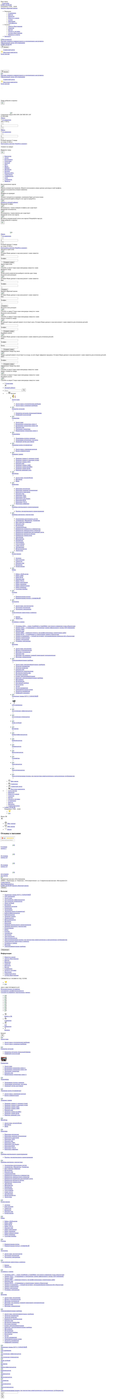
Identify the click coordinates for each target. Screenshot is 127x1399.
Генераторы (8, 908)
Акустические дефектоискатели (14, 900)
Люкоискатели (9, 918)
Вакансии (11, 792)
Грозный (7, 163)
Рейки (6, 930)
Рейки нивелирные (22, 582)
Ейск (6, 164)
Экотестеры (19, 550)
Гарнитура (19, 561)
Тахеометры (8, 933)
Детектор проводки (22, 668)
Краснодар (7, 156)
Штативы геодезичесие (23, 652)
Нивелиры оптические (23, 488)
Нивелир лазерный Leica (23, 470)
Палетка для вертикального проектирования (30, 511)
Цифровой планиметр (23, 693)
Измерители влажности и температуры (28, 529)
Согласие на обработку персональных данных (15, 992)
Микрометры (20, 539)
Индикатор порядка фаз (23, 673)
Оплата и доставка (14, 799)
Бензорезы (7, 905)
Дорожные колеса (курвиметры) (14, 911)
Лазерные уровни (10, 916)
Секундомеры (20, 544)
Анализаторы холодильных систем (27, 519)
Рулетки (7, 931)
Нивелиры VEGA (21, 502)
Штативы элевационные (23, 657)
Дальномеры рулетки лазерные (25, 438)
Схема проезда (5, 882)
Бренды (10, 802)
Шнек (17, 481)
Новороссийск (9, 173)
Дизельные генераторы (23, 429)
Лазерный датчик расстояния (25, 441)
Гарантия (11, 796)
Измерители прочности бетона (25, 534)
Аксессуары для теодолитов (24, 606)
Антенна (18, 558)
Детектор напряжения (23, 666)
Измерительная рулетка (23, 596)
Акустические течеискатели (13, 901)
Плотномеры (20, 542)
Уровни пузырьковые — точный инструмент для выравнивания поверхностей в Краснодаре (45, 636)
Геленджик (7, 161)
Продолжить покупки (8, 143)
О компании (12, 801)
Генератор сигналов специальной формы (29, 413)
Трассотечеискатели (10, 938)
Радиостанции (9, 928)
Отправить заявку (9, 262)
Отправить (4, 289)
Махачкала (7, 169)
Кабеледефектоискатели (12, 913)
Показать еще (20, 427)
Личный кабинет (9, 387)
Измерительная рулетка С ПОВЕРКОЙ (28, 598)
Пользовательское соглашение (10, 989)
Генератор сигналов (10, 906)
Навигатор (19, 618)
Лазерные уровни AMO (23, 465)
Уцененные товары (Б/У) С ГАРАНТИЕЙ (17, 895)
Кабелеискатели (9, 915)
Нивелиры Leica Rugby (23, 498)
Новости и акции (13, 794)
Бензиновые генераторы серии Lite (27, 425)
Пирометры (19, 540)
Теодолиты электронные (23, 609)
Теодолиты (7, 935)
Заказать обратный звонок (9, 8)
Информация (5, 949)
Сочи (6, 178)
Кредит (10, 797)
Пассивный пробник (22, 683)
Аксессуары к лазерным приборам (26, 405)
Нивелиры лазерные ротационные (26, 490)
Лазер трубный (9, 903)
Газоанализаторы (21, 527)
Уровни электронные (22, 639)
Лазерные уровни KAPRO (24, 467)
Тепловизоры (20, 547)
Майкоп (6, 168)
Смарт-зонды (20, 545)
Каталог (3, 887)
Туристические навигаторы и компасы (16, 941)
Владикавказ (8, 159)
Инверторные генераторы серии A (27, 430)
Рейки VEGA (20, 580)
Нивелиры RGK (21, 500)
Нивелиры (7, 923)
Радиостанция (20, 566)
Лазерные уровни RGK (23, 468)
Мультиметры (20, 681)
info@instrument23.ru (7, 884)
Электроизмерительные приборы (15, 946)
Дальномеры (8, 910)
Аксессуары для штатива (23, 648)
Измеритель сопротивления (24, 671)
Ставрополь (8, 179)
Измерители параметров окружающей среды (30, 532)
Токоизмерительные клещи (24, 689)
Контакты (11, 804)
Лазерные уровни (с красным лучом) (27, 460)
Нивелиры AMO (21, 497)
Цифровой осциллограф (23, 415)
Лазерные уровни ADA (23, 462)
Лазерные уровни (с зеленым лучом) (27, 458)
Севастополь (8, 174)
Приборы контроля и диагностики (15, 926)
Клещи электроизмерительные (25, 676)
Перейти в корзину (21, 143)
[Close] (2, 103)
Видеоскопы (20, 525)
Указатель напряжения (23, 691)
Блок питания (20, 560)
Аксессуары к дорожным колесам (26, 449)
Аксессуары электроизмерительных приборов (30, 664)
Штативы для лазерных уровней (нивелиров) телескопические (35, 655)
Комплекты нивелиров (23, 492)
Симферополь (8, 176)
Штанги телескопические (24, 650)
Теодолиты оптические (23, 607)
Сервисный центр (14, 806)
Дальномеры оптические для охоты (27, 440)
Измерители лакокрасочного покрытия (28, 530)
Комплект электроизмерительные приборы (29, 678)
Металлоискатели (10, 920)
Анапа (6, 158)
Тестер (18, 686)
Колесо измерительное (23, 451)
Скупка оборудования (11, 975)
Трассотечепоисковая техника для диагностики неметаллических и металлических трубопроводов (35, 940)
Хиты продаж (5, 54)
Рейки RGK (19, 577)
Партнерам (7, 972)
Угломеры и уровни (10, 943)
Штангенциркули (21, 549)
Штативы (7, 945)
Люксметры (19, 537)
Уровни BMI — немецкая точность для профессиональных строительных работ (41, 632)
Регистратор (19, 684)
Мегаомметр (20, 679)
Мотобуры (19, 479)
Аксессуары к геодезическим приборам (28, 404)
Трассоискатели (9, 936)
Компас (18, 617)
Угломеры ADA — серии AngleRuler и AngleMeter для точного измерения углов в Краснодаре (45, 626)
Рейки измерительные (23, 585)
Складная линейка (21, 589)
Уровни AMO (20, 629)
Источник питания (22, 674)
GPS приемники (9, 896)
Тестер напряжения (22, 688)
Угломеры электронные (23, 641)
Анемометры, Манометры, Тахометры (28, 520)
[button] (2, 69)
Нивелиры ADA (21, 495)
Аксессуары (19, 422)
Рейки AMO (19, 575)
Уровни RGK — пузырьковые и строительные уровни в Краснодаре (37, 634)
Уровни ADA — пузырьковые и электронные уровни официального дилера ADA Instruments (45, 627)
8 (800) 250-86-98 (6, 5)
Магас (6, 166)
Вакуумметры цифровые (23, 522)
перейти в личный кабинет (9, 202)
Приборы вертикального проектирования (17, 925)
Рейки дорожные (21, 584)
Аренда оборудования (11, 958)
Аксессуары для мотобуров (24, 477)
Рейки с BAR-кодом (22, 574)
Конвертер (19, 565)
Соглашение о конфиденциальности (12, 991)
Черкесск (7, 181)
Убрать (3, 118)
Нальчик (7, 171)
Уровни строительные (23, 637)
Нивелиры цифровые (22, 503)
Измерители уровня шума (24, 535)
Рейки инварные (21, 587)
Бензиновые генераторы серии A (26, 424)
